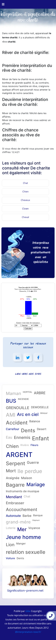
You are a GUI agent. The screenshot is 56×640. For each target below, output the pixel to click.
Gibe (27, 611)
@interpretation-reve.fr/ (28, 631)
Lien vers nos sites (28, 373)
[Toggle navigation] (3, 4)
